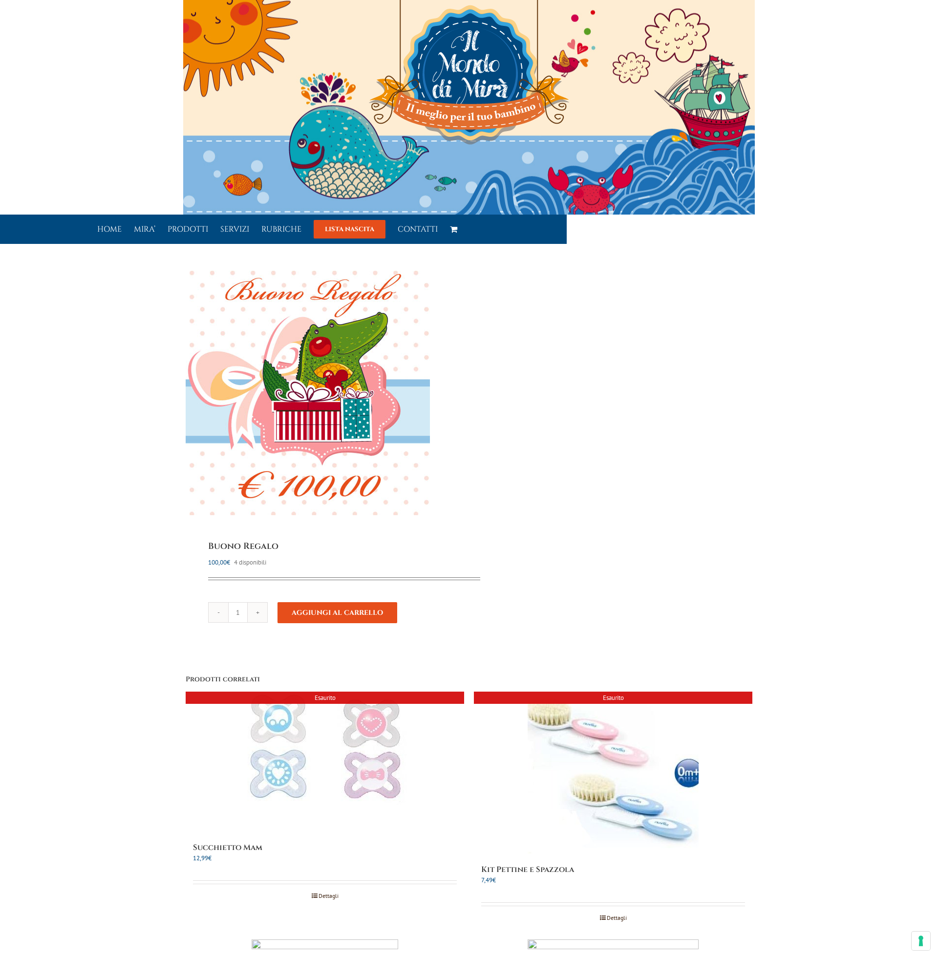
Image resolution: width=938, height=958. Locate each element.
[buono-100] (322, 393)
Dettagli (329, 895)
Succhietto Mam (227, 847)
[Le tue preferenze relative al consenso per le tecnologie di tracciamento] (921, 941)
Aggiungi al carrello (337, 612)
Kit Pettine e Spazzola (527, 869)
